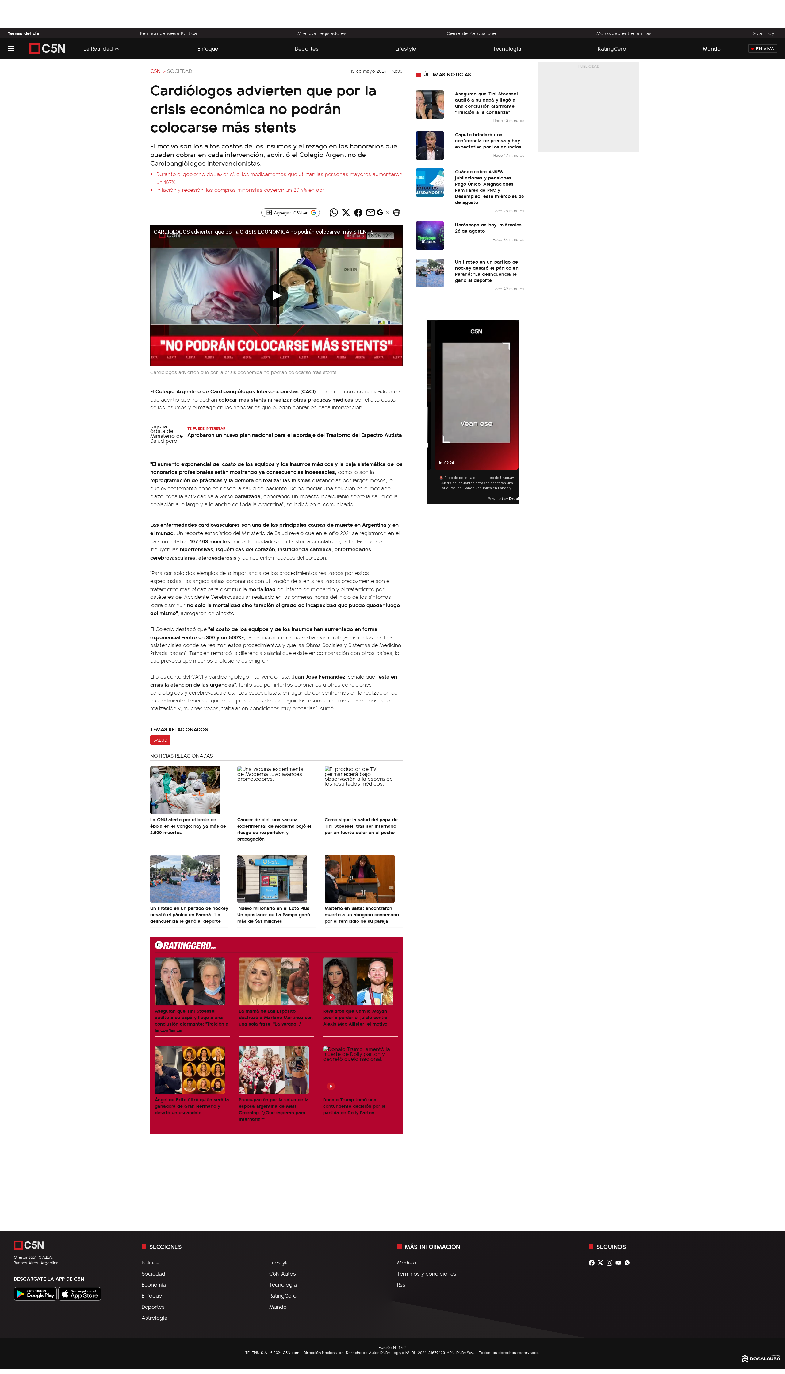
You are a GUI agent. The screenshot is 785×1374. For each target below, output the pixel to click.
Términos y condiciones (426, 1273)
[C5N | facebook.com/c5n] (593, 1263)
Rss (401, 1284)
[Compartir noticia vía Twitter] (346, 212)
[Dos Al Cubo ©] (761, 1360)
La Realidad (98, 48)
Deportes (307, 48)
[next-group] (515, 412)
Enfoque (207, 48)
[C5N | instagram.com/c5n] (611, 1263)
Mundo (712, 48)
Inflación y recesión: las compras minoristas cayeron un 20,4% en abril (241, 189)
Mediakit (407, 1262)
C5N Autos (282, 1273)
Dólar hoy (763, 33)
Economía (154, 1284)
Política (150, 1262)
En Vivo (765, 48)
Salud (160, 740)
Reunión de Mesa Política (168, 33)
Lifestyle (405, 48)
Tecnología (507, 48)
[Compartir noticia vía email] (370, 212)
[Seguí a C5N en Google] (380, 213)
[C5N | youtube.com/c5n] (619, 1263)
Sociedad (179, 71)
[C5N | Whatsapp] (628, 1263)
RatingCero (612, 48)
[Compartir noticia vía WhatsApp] (333, 212)
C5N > (158, 71)
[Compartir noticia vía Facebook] (358, 212)
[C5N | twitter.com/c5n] (602, 1263)
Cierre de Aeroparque (471, 33)
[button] (396, 212)
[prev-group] (431, 412)
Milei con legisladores (322, 33)
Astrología (154, 1317)
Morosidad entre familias (624, 33)
